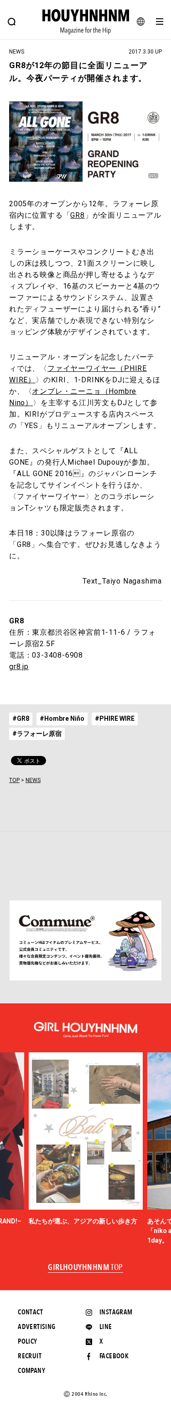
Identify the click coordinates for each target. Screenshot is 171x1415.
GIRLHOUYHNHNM (85, 1268)
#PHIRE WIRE (115, 718)
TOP (14, 780)
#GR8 (20, 718)
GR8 (77, 215)
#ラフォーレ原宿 (37, 733)
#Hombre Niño (62, 718)
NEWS (33, 780)
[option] (86, 1139)
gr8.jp (19, 666)
